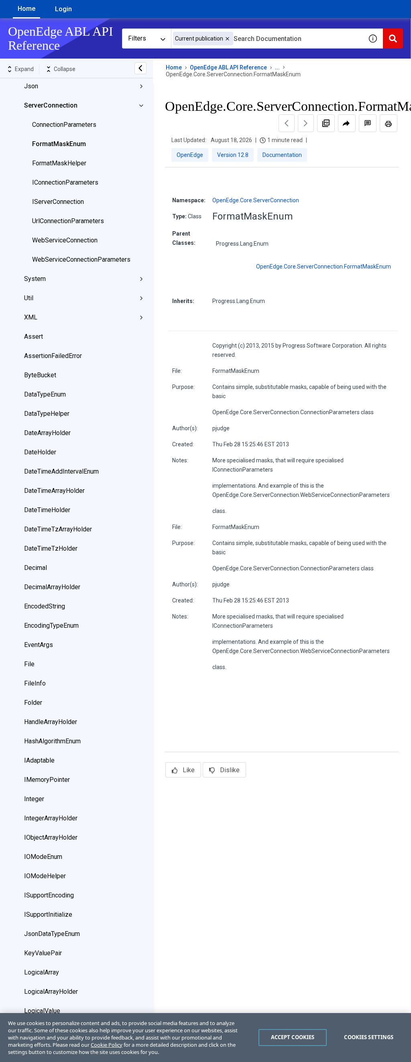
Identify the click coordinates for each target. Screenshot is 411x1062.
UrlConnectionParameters (68, 221)
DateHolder (40, 452)
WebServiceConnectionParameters (81, 259)
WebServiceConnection (65, 240)
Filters (137, 38)
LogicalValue (42, 1011)
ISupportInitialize (48, 914)
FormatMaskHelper (59, 163)
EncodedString (44, 606)
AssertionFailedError (53, 356)
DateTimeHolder (47, 510)
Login (63, 9)
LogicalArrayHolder (51, 991)
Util (28, 298)
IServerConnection (58, 201)
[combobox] (267, 38)
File (29, 664)
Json (31, 86)
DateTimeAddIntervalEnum (61, 471)
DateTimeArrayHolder (54, 490)
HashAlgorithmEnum (52, 741)
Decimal (35, 568)
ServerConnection (50, 105)
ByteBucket (40, 375)
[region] (205, 1037)
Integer (34, 799)
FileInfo (35, 683)
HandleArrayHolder (50, 722)
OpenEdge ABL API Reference (228, 67)
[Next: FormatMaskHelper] (306, 123)
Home (26, 8)
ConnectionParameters (64, 124)
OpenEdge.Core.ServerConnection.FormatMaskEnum (323, 266)
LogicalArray (41, 972)
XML (30, 317)
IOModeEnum (43, 857)
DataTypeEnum (45, 394)
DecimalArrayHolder (52, 587)
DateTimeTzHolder (50, 548)
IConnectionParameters (65, 182)
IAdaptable (39, 760)
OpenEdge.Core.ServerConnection (255, 200)
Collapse (64, 69)
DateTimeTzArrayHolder (58, 529)
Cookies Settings (368, 1037)
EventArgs (38, 645)
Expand (24, 69)
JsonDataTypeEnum (52, 934)
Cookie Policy (106, 1044)
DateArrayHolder (47, 433)
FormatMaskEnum (59, 144)
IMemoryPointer (47, 779)
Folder (33, 702)
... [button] (277, 67)
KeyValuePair (43, 953)
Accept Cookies (293, 1037)
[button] (227, 39)
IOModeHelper (45, 876)
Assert (33, 336)
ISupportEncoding (49, 895)
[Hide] (140, 68)
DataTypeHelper (46, 413)
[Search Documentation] (393, 38)
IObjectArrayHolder (50, 837)
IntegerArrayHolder (50, 818)
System (35, 279)
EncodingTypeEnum (51, 625)
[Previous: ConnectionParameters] (286, 123)
